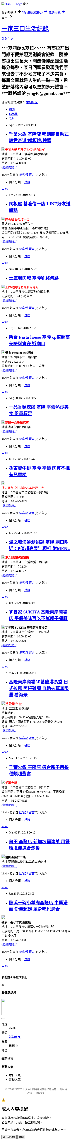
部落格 (13, 114)
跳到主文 (7, 38)
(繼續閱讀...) (9, 167)
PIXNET (17, 1089)
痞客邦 (23, 174)
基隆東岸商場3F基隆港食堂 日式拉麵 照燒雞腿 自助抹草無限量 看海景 (39, 688)
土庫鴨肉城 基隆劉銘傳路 (34, 278)
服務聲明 (40, 1093)
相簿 (12, 109)
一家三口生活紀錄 (25, 28)
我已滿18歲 (9, 1137)
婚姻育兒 (32, 102)
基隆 (27, 182)
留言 (32, 174)
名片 (12, 118)
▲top (4, 188)
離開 (21, 1137)
